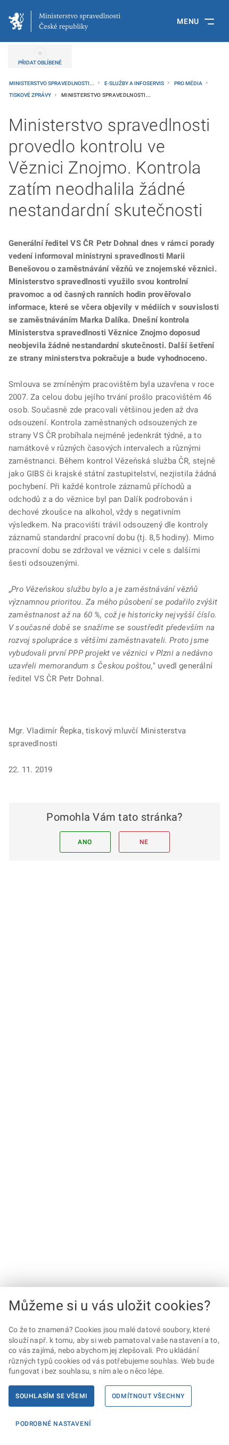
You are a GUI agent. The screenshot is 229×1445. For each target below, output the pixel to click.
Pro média (188, 83)
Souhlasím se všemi (51, 1396)
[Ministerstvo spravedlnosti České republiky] (64, 21)
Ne (144, 842)
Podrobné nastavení (53, 1423)
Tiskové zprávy (30, 95)
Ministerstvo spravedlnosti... (52, 83)
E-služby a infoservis (134, 83)
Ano (85, 842)
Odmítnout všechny (148, 1396)
